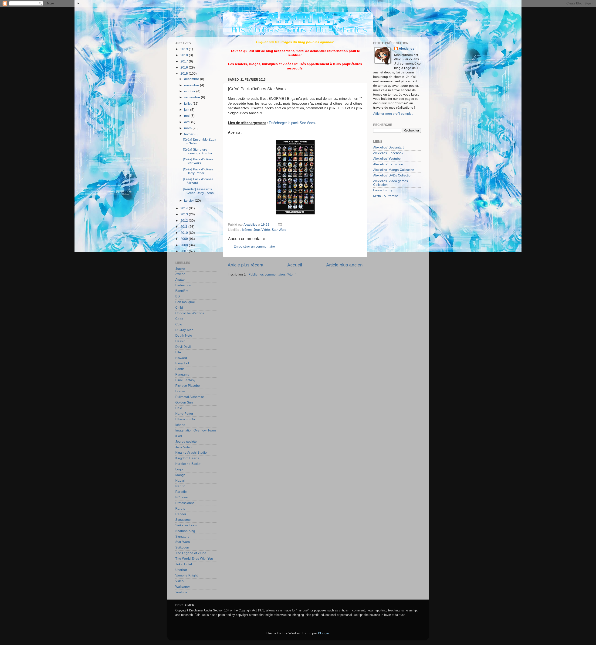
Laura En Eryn (383, 190)
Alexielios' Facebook (388, 153)
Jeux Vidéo (262, 229)
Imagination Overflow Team (195, 430)
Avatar (180, 279)
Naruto (180, 486)
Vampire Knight (186, 575)
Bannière (182, 291)
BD (177, 296)
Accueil (294, 264)
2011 (184, 226)
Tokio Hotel (183, 564)
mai (187, 115)
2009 (184, 239)
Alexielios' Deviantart (388, 147)
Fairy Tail (182, 363)
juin (187, 109)
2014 (184, 208)
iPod (178, 436)
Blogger (323, 633)
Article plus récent (245, 264)
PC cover (182, 497)
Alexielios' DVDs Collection (392, 175)
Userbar (181, 570)
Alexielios (406, 48)
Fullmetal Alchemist (189, 397)
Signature (182, 536)
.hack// (180, 268)
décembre (192, 79)
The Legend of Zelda (190, 553)
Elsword (181, 358)
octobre (190, 91)
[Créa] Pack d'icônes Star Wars (198, 161)
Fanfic (179, 369)
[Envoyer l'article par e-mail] (279, 224)
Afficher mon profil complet (393, 113)
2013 (184, 214)
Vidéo (179, 581)
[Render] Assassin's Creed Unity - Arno (198, 191)
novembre (192, 85)
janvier (189, 200)
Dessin (180, 341)
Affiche (180, 274)
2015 (184, 73)
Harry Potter (184, 413)
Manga (180, 475)
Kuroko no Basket (188, 464)
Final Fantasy (185, 380)
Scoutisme (183, 519)
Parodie (181, 491)
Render (180, 514)
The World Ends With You (194, 558)
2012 (184, 220)
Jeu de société (186, 441)
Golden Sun (184, 402)
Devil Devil (183, 346)
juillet (188, 103)
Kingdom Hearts (187, 458)
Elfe (178, 352)
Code (179, 319)
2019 (184, 49)
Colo (178, 324)
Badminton (183, 285)
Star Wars (279, 229)
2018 (184, 55)
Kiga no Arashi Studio (191, 452)
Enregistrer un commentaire (254, 246)
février (189, 134)
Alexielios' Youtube (387, 158)
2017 (184, 61)
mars (188, 128)
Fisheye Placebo (187, 385)
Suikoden (182, 547)
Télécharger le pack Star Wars (292, 123)
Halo (178, 408)
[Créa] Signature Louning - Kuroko (197, 151)
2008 (184, 245)
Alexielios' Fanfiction (388, 164)
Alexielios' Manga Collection (393, 170)
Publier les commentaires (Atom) (272, 274)
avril (187, 122)
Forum (180, 391)
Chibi (179, 307)
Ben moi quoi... (186, 302)
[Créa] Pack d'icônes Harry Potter (198, 171)
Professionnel (185, 503)
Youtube (181, 592)
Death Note (183, 335)
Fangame (182, 374)
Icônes (247, 229)
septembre (192, 97)
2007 (184, 251)
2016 (184, 67)
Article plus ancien (344, 264)
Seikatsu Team (186, 525)
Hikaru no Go (185, 419)
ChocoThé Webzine (189, 313)
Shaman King (185, 531)
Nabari (180, 480)
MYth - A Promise (386, 196)
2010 (184, 233)
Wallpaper (182, 586)
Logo (179, 469)
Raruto (180, 508)
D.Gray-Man (184, 330)
